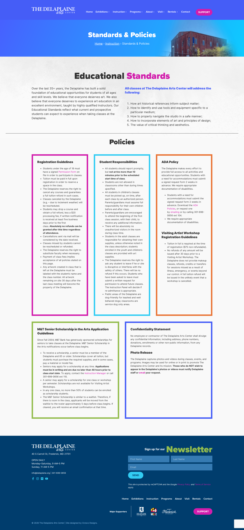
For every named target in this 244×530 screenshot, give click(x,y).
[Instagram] (37, 478)
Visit (160, 12)
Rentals (172, 12)
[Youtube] (46, 478)
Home (89, 12)
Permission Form (67, 171)
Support (204, 12)
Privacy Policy (183, 484)
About (149, 12)
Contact (185, 12)
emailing (175, 212)
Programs (135, 12)
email (142, 372)
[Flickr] (42, 478)
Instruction (119, 12)
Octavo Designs (89, 523)
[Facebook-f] (33, 478)
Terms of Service (203, 484)
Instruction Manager (95, 373)
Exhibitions (102, 12)
